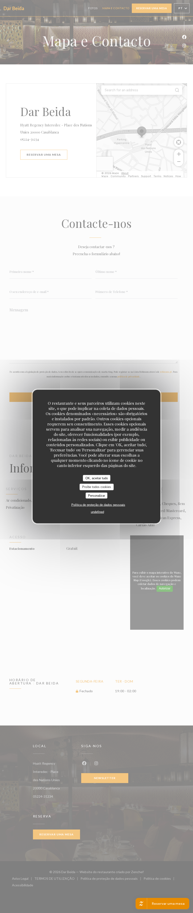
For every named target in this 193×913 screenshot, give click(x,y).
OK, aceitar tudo (96, 478)
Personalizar (96, 495)
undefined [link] (97, 512)
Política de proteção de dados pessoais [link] (98, 505)
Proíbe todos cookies (96, 487)
